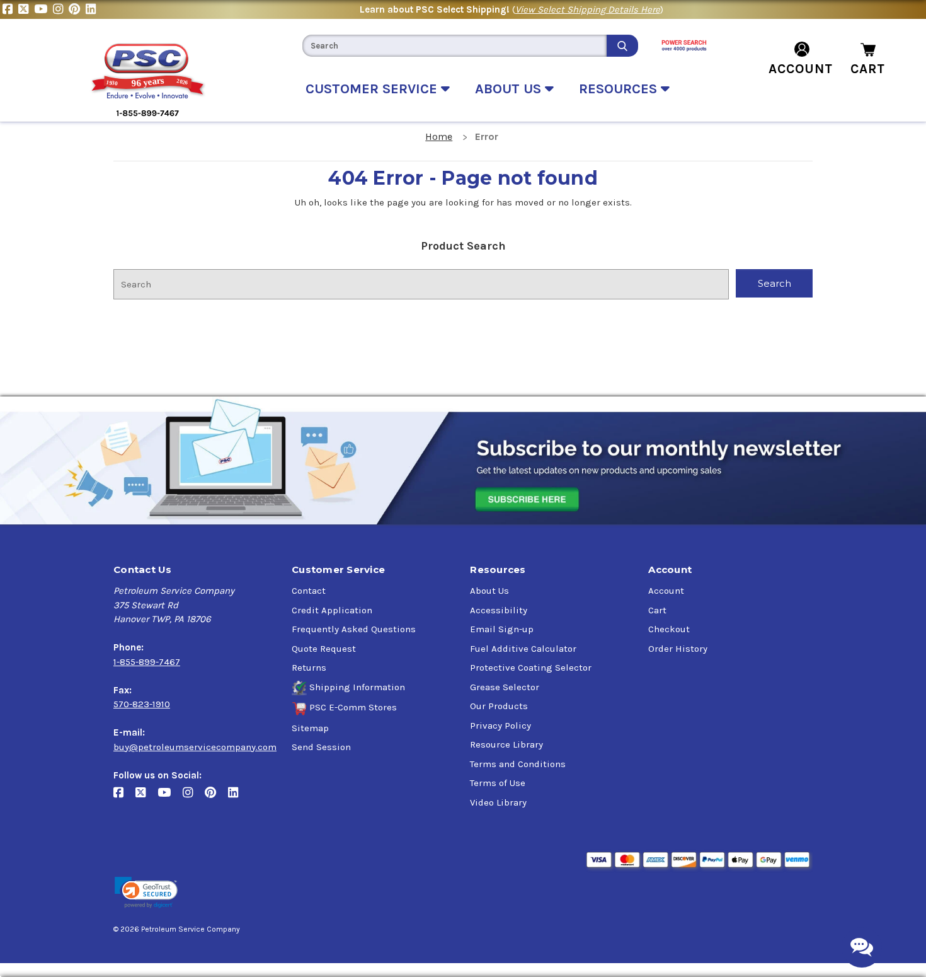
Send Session (321, 747)
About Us (489, 590)
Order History (677, 648)
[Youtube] (43, 9)
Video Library (498, 802)
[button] (146, 893)
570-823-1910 (141, 704)
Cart (657, 610)
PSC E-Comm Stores (353, 707)
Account (666, 590)
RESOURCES (620, 89)
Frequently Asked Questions (354, 629)
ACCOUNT (801, 68)
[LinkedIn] (92, 9)
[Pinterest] (77, 9)
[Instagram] (61, 9)
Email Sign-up (502, 629)
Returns (309, 667)
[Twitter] (26, 9)
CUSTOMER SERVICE (373, 89)
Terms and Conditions (518, 764)
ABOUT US (510, 89)
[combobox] (454, 46)
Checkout (669, 629)
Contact (309, 590)
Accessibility (498, 610)
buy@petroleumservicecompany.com (195, 747)
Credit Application (332, 610)
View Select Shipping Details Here (587, 9)
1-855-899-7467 (146, 662)
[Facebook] (10, 9)
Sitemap (310, 728)
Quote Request (324, 648)
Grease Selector (504, 687)
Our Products (499, 706)
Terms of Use (497, 783)
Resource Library (506, 744)
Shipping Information (357, 687)
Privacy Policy (500, 725)
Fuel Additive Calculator (523, 648)
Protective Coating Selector (531, 667)
